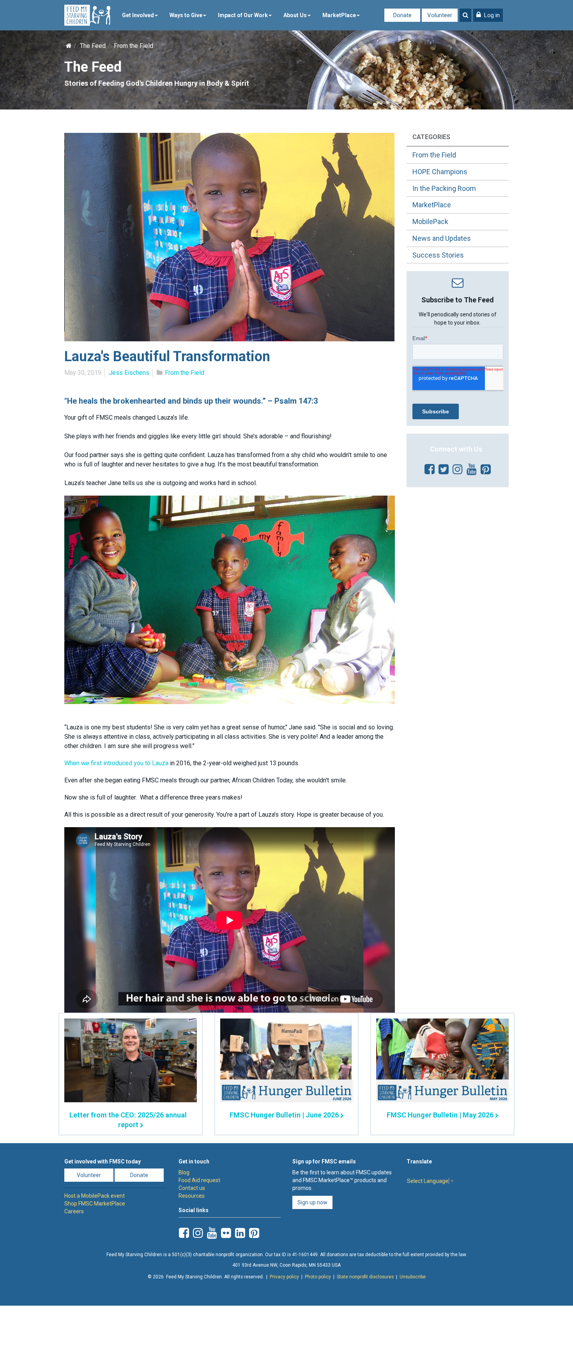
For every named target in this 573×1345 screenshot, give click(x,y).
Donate (402, 15)
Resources (192, 1196)
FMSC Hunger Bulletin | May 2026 (440, 1115)
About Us (295, 15)
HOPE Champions (439, 172)
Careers (74, 1211)
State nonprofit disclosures (365, 1277)
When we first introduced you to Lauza (116, 763)
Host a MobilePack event (94, 1196)
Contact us (192, 1188)
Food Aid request (199, 1180)
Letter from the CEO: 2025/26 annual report (128, 1120)
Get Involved (138, 15)
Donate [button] (139, 1175)
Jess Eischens (129, 372)
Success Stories (438, 255)
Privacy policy (284, 1277)
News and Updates (441, 238)
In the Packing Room (444, 188)
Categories (431, 137)
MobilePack (430, 221)
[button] (488, 15)
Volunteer (439, 15)
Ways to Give (186, 15)
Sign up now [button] (312, 1202)
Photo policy (318, 1277)
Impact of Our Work (243, 15)
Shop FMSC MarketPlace (94, 1203)
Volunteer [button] (89, 1175)
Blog (184, 1172)
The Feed (93, 45)
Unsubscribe (413, 1277)
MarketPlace (339, 15)
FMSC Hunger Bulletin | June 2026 (284, 1115)
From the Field (133, 45)
